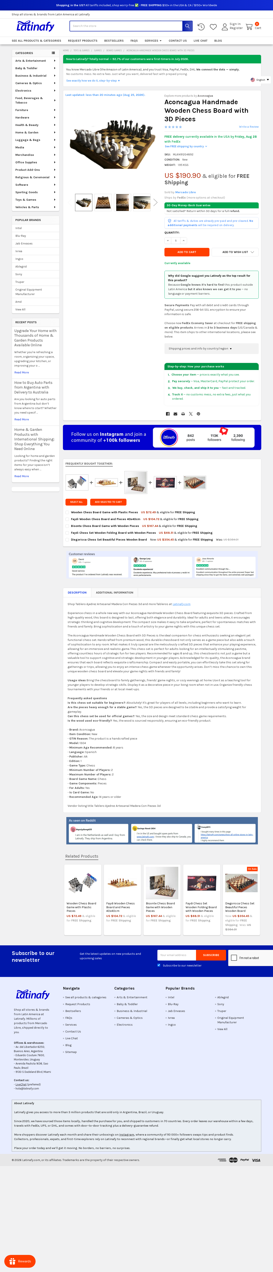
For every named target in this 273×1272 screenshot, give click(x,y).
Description (77, 592)
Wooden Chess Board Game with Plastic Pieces (81, 907)
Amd (18, 302)
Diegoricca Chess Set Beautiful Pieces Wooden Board (239, 907)
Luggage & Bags (27, 140)
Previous (69, 202)
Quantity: (172, 232)
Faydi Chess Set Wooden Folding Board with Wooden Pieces (201, 907)
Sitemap (71, 1052)
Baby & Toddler (26, 68)
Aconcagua (205, 95)
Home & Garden (26, 132)
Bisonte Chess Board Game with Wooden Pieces (160, 907)
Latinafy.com (181, 604)
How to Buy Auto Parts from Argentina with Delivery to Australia (33, 387)
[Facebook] (167, 414)
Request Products (82, 40)
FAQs (134, 40)
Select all (76, 502)
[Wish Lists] (214, 27)
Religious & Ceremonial (32, 177)
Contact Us (178, 40)
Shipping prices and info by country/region (199, 348)
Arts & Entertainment (30, 61)
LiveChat (21, 1084)
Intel (18, 228)
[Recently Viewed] (202, 27)
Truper (19, 282)
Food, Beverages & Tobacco (29, 100)
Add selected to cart (108, 502)
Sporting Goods (26, 192)
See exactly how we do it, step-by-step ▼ (93, 80)
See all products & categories (36, 40)
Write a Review (249, 127)
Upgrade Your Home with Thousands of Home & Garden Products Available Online (35, 338)
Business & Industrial (30, 75)
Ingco (19, 259)
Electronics (23, 90)
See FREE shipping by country (186, 146)
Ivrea (18, 251)
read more (21, 372)
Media (19, 147)
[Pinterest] (198, 414)
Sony (18, 274)
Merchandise (24, 155)
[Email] (175, 414)
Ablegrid (21, 266)
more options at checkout (206, 197)
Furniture (21, 110)
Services (151, 40)
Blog (218, 40)
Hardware (22, 117)
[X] (190, 414)
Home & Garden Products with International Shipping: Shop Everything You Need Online (34, 439)
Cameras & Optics (28, 83)
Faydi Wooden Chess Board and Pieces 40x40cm (120, 907)
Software (21, 185)
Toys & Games (25, 200)
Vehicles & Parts (27, 207)
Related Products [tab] (81, 856)
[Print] (183, 414)
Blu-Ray (20, 236)
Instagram (126, 1134)
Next (155, 202)
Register (236, 28)
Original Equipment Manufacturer (28, 292)
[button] (235, 252)
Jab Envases (24, 243)
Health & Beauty (26, 125)
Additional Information (114, 592)
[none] (112, 144)
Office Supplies (26, 162)
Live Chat (201, 40)
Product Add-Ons (27, 170)
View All (20, 309)
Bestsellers (114, 40)
